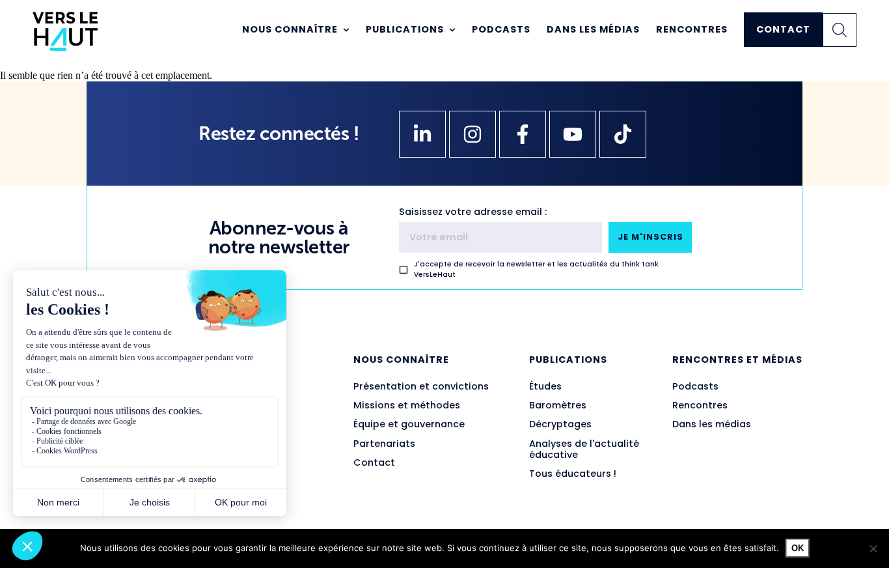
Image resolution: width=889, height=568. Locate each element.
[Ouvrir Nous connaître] (346, 30)
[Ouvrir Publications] (452, 30)
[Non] (872, 548)
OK (797, 548)
